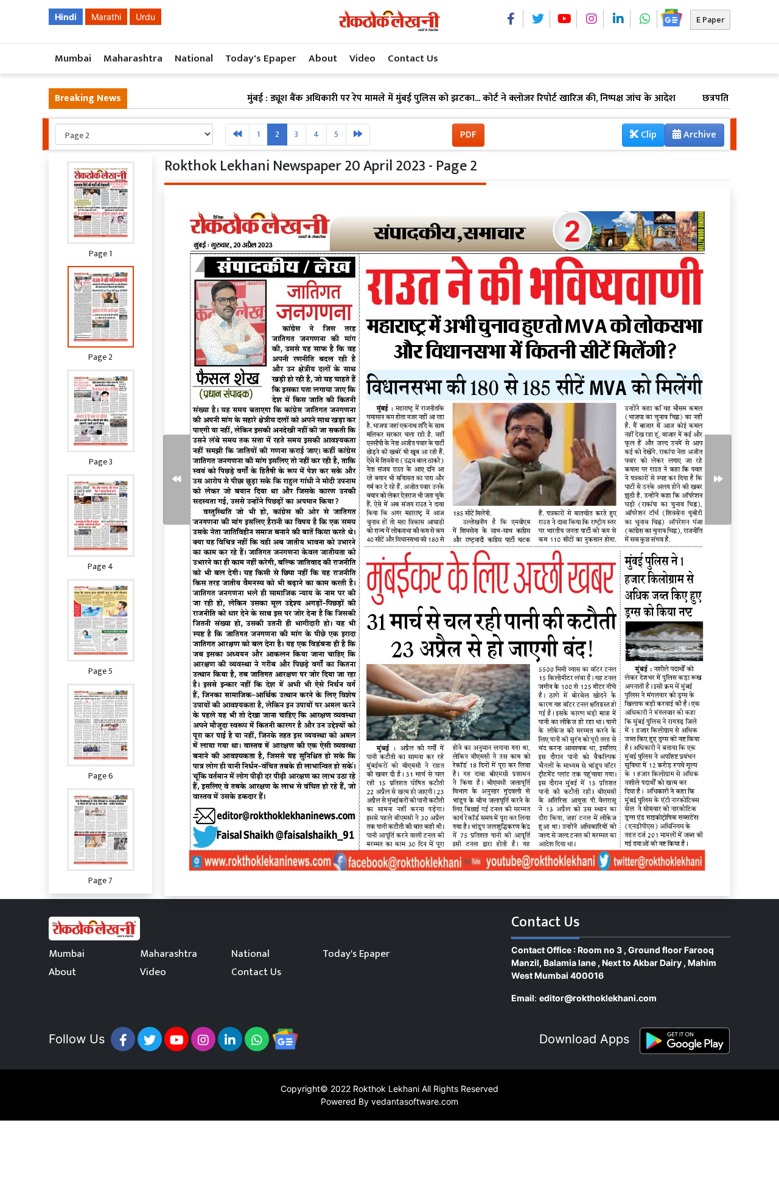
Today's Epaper (260, 58)
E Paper (710, 20)
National (194, 58)
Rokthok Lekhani (386, 1088)
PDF (468, 135)
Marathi (106, 17)
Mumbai (73, 58)
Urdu (145, 17)
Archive (698, 135)
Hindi (66, 17)
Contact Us (413, 58)
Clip (647, 135)
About (323, 58)
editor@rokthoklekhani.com (598, 998)
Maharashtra (132, 58)
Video (362, 58)
